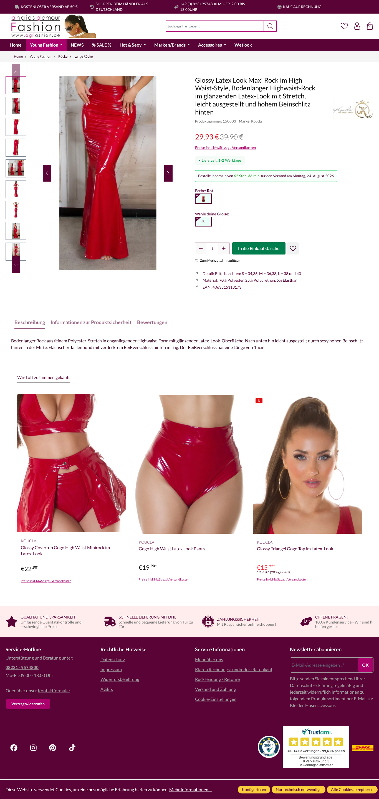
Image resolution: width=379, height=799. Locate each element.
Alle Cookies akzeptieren (352, 789)
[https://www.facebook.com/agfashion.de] (14, 748)
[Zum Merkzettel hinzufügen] (293, 248)
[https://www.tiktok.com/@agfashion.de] (72, 748)
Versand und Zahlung (215, 689)
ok (365, 665)
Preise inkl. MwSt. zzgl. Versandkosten (225, 147)
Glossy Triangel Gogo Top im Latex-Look (295, 548)
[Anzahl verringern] (200, 248)
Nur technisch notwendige (298, 789)
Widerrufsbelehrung (119, 679)
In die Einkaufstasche (259, 248)
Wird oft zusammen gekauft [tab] (43, 377)
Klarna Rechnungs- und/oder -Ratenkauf (233, 669)
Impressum (111, 669)
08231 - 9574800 (22, 667)
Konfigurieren (254, 789)
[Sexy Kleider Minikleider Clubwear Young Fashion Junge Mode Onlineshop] (51, 26)
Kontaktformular (54, 690)
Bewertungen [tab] (152, 322)
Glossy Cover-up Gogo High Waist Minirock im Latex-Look (65, 550)
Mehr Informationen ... (190, 789)
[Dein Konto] (357, 26)
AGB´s (106, 689)
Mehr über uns (209, 659)
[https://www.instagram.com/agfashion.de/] (33, 748)
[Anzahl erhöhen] (223, 248)
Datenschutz (112, 659)
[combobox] (215, 26)
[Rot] (203, 199)
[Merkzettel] (344, 26)
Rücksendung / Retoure (217, 679)
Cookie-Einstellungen (215, 699)
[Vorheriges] (47, 173)
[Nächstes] (168, 173)
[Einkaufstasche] (369, 26)
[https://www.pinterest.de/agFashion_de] (52, 748)
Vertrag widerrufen (28, 703)
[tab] (29, 322)
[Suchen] (270, 26)
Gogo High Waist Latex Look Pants (172, 548)
